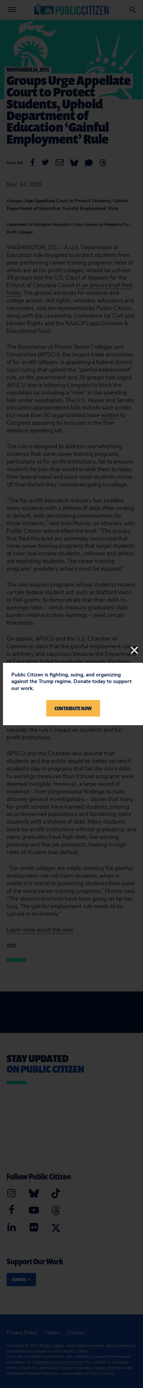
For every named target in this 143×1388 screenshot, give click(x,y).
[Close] (134, 650)
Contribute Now (73, 708)
